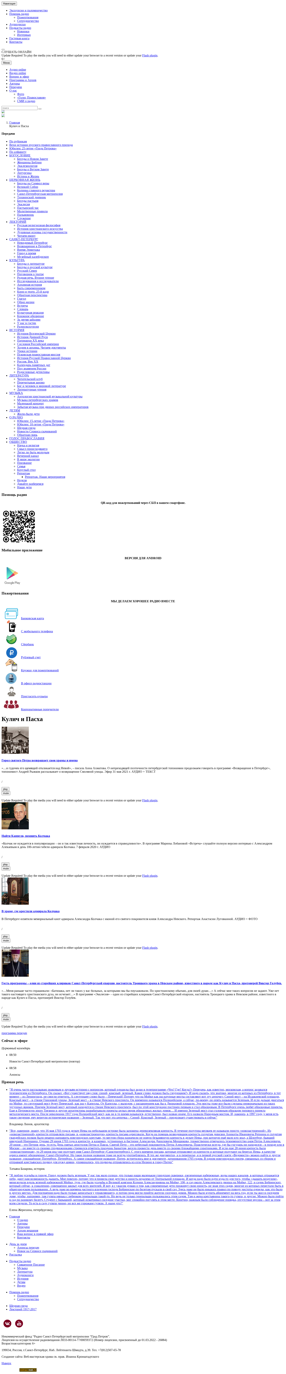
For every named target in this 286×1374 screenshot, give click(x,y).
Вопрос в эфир (19, 76)
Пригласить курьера (34, 696)
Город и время (26, 253)
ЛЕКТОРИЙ (17, 221)
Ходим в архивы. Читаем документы (41, 347)
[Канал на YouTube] (19, 1323)
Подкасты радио (20, 28)
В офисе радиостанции (36, 683)
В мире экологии (28, 459)
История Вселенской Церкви (36, 333)
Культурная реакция (30, 312)
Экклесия (23, 204)
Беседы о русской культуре (35, 267)
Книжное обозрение (30, 316)
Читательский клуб (30, 379)
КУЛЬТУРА (17, 260)
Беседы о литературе (31, 263)
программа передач (14, 1033)
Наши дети (24, 487)
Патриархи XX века (30, 340)
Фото (20, 94)
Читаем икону (26, 235)
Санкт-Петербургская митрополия (40, 193)
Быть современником (31, 288)
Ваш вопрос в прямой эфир (35, 1234)
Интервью (24, 34)
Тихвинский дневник (31, 197)
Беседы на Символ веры (33, 183)
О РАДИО (16, 417)
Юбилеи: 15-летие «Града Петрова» (40, 421)
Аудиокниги (25, 1275)
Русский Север (27, 270)
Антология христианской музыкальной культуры (49, 396)
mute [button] (6, 793)
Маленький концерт (30, 403)
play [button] (5, 789)
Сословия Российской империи (38, 344)
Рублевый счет (31, 657)
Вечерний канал (28, 455)
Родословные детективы (33, 372)
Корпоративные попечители (40, 709)
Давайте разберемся (30, 483)
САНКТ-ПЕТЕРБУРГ (23, 239)
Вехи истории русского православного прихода (41, 145)
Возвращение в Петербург (34, 246)
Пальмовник (25, 214)
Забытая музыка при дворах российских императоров (53, 407)
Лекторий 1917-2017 (23, 1309)
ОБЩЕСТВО (18, 442)
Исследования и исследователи (38, 281)
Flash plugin (149, 55)
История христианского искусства (40, 228)
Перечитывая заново (31, 382)
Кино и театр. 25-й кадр (33, 291)
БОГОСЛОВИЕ (20, 155)
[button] (3, 49)
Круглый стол (26, 469)
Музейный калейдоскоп (33, 256)
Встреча (22, 305)
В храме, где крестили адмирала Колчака (31, 911)
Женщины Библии (29, 162)
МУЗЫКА (16, 393)
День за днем (18, 1244)
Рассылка (15, 1254)
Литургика (24, 172)
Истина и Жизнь (28, 176)
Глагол (21, 298)
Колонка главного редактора (36, 190)
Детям (21, 1282)
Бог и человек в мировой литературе (41, 386)
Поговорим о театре (30, 274)
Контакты (15, 41)
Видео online (17, 73)
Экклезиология (27, 166)
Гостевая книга (19, 38)
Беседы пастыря (27, 200)
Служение (24, 218)
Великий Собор (27, 186)
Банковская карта (32, 618)
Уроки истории (27, 351)
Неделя (22, 480)
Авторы (14, 83)
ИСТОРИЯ (16, 330)
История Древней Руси (32, 337)
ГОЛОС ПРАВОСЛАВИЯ (26, 438)
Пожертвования (27, 17)
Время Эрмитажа (28, 249)
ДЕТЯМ (14, 410)
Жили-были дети (28, 414)
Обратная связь (27, 435)
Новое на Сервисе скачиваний (37, 1251)
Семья (21, 466)
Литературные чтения (31, 389)
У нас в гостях (26, 323)
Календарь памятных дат (33, 365)
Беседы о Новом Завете (32, 159)
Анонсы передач (28, 1247)
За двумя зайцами (28, 319)
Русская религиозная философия (38, 225)
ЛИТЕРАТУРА (19, 375)
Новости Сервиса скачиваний (37, 431)
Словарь (22, 309)
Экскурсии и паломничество (28, 10)
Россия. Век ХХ (27, 361)
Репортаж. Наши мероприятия (45, 476)
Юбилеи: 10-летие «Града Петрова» (40, 424)
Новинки (23, 31)
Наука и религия (28, 445)
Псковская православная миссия (38, 354)
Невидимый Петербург (32, 242)
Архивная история (29, 284)
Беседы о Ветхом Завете (33, 169)
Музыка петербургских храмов (37, 400)
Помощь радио (19, 14)
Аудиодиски (17, 24)
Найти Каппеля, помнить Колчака (26, 836)
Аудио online (17, 69)
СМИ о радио (26, 101)
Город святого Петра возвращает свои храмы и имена (40, 760)
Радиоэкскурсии (28, 326)
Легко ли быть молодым (33, 452)
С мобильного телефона (37, 631)
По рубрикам (18, 141)
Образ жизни (25, 302)
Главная (14, 122)
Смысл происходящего (32, 448)
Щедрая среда (26, 428)
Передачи (15, 87)
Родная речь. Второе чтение (35, 277)
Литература (24, 1271)
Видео (21, 1285)
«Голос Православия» (31, 97)
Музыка (22, 1268)
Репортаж (23, 473)
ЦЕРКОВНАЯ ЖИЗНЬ (24, 179)
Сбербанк (27, 644)
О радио (22, 1220)
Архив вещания (27, 1230)
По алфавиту (17, 152)
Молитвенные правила (32, 211)
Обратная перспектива (32, 295)
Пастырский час (28, 207)
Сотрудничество (28, 21)
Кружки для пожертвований (40, 670)
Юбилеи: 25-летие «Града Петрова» (33, 148)
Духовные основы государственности (42, 232)
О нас (13, 90)
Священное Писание (31, 1264)
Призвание (24, 462)
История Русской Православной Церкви (44, 358)
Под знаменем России (31, 368)
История (22, 1278)
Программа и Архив (22, 80)
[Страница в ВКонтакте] (7, 1323)
